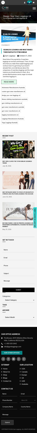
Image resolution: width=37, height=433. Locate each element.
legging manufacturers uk (10, 115)
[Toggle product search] (3, 2)
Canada (24, 372)
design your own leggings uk (11, 95)
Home (5, 18)
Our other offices (11, 353)
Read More (9, 82)
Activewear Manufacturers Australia (13, 87)
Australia (25, 384)
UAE (23, 381)
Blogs (5, 378)
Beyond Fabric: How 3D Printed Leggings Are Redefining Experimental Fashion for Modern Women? (18, 224)
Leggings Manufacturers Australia (13, 119)
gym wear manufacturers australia (13, 107)
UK (23, 378)
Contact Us (7, 381)
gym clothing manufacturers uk (12, 103)
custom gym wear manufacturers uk (13, 91)
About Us (6, 372)
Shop (5, 375)
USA (23, 369)
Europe (24, 375)
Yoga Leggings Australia (9, 122)
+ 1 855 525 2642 (10, 343)
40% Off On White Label (35, 217)
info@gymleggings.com (12, 347)
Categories (6, 296)
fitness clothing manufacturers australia (14, 99)
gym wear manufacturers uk (11, 111)
